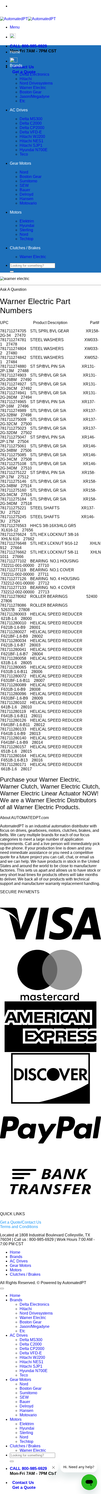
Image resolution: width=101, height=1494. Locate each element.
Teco (24, 154)
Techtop (26, 239)
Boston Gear (30, 92)
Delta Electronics (34, 74)
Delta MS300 (31, 119)
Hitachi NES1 (31, 141)
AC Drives (19, 110)
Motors (16, 212)
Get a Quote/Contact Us (20, 1222)
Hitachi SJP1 (31, 145)
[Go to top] (2, 1288)
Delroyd (26, 194)
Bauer (25, 190)
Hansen (26, 199)
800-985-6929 (61, 6)
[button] (15, 27)
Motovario (28, 203)
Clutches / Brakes (25, 248)
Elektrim (27, 221)
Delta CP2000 (32, 128)
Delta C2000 (31, 123)
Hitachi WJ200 (32, 136)
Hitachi (26, 79)
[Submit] (12, 271)
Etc (22, 101)
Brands (16, 65)
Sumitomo (28, 181)
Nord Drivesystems (36, 83)
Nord (24, 172)
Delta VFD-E (31, 132)
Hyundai (27, 225)
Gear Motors (20, 163)
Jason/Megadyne (35, 96)
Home (15, 52)
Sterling (26, 230)
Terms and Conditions (19, 1227)
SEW (24, 185)
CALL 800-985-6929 (28, 46)
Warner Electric (33, 88)
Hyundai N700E (34, 150)
